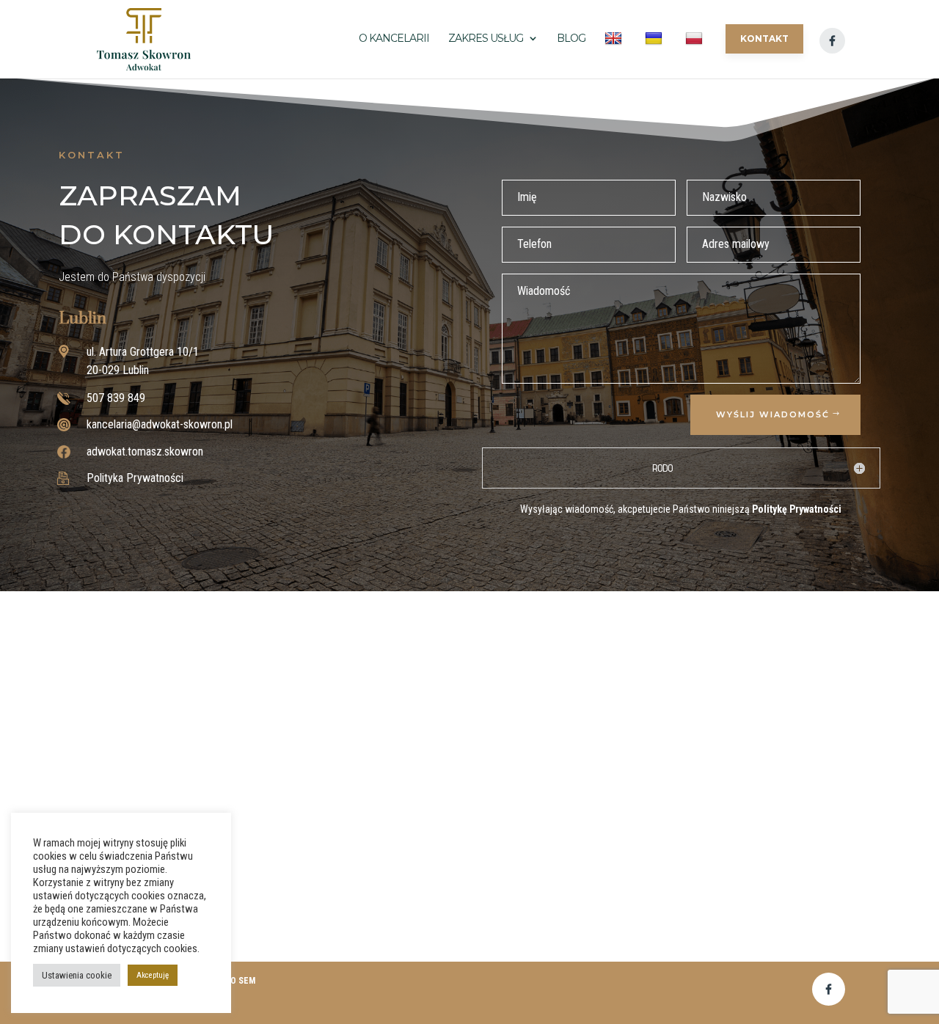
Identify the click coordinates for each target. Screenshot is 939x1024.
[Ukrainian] (655, 53)
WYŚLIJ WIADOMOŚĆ (773, 414)
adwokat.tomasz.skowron (145, 451)
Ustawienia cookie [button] (77, 975)
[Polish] (695, 53)
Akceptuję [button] (152, 975)
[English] (615, 53)
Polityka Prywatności (135, 478)
